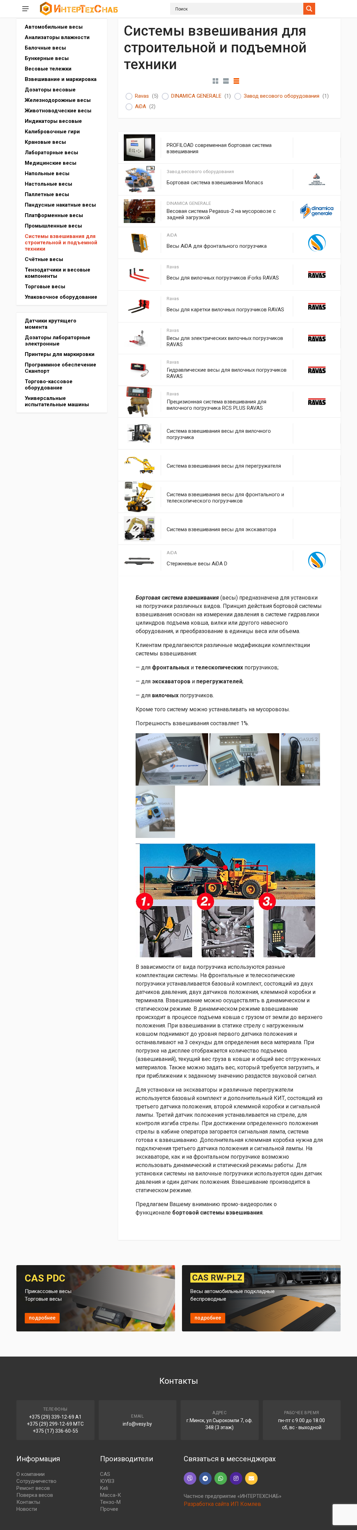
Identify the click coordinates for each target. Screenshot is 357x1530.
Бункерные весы (47, 58)
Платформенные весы (54, 215)
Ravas (142, 96)
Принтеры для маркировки (59, 354)
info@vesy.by (137, 1424)
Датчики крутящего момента (50, 324)
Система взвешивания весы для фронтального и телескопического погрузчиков (225, 497)
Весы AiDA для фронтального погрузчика (217, 246)
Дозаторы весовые (50, 90)
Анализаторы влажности (57, 37)
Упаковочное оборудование (61, 297)
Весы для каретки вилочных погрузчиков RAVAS (225, 309)
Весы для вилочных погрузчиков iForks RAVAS (223, 278)
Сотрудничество (36, 1481)
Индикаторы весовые (53, 121)
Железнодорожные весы (58, 100)
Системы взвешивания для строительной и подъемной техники (61, 242)
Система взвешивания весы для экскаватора (221, 529)
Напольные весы (47, 173)
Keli (104, 1488)
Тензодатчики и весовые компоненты (57, 273)
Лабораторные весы (51, 152)
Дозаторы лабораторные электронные (57, 340)
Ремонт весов (33, 1488)
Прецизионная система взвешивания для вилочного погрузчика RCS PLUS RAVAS (216, 405)
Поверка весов (34, 1495)
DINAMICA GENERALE (196, 96)
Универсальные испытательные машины (57, 401)
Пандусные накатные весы (60, 205)
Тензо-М (110, 1502)
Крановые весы (45, 142)
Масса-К (110, 1495)
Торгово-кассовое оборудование (49, 384)
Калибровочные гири (52, 131)
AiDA (140, 106)
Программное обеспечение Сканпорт (60, 368)
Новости (26, 1509)
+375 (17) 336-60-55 (55, 1431)
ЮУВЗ (107, 1481)
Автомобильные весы (54, 27)
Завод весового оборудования (281, 96)
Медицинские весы (50, 163)
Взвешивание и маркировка (61, 79)
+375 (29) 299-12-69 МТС (55, 1424)
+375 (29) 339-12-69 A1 (55, 1417)
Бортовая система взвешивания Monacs (215, 182)
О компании (30, 1474)
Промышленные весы (53, 226)
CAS (105, 1474)
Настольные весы (48, 184)
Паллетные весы (47, 194)
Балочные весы (45, 48)
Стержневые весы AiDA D (197, 563)
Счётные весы (44, 259)
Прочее (109, 1509)
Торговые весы (45, 286)
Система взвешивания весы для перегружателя (224, 466)
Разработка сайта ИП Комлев (222, 1504)
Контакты (28, 1502)
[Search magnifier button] (309, 9)
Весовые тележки (48, 69)
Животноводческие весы (58, 110)
